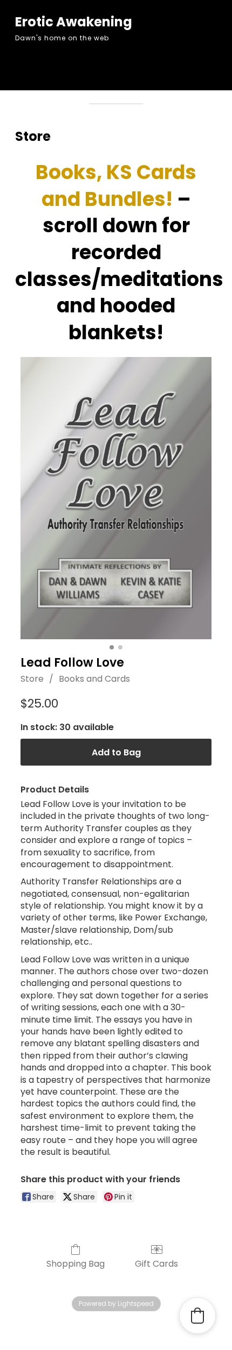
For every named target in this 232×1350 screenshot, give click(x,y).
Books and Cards (94, 679)
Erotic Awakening (73, 22)
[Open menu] (116, 67)
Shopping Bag (75, 1263)
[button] (197, 1315)
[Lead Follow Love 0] (116, 498)
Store (32, 679)
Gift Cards (156, 1263)
